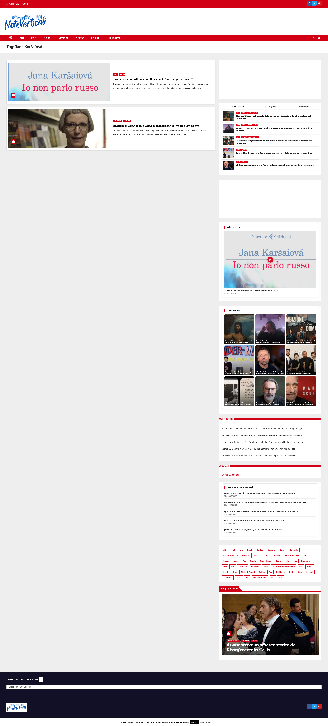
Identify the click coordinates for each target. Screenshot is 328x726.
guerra (278, 561)
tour (247, 577)
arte (241, 550)
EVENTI (250, 112)
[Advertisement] (98, 17)
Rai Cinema (280, 572)
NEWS (256, 112)
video (281, 577)
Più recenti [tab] (238, 107)
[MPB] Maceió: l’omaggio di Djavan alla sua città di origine (253, 529)
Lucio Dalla (243, 566)
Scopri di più (205, 722)
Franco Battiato (265, 561)
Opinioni (96, 38)
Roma (300, 572)
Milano (266, 566)
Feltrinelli (277, 555)
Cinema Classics (271, 641)
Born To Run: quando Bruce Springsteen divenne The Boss (254, 520)
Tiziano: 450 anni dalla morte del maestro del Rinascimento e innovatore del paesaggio (273, 117)
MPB (301, 566)
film (244, 561)
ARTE (238, 112)
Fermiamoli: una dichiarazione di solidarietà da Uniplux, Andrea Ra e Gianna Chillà (265, 502)
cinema (282, 550)
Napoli (225, 572)
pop (270, 572)
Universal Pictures (260, 577)
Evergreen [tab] (270, 107)
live (232, 566)
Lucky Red (255, 566)
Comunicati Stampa (230, 555)
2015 (233, 550)
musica (309, 566)
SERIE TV (255, 137)
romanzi (309, 572)
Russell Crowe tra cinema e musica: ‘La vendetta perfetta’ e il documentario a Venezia (274, 129)
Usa (272, 577)
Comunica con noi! (230, 475)
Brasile (250, 550)
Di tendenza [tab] (302, 107)
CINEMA (244, 112)
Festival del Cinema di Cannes (296, 555)
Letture (64, 38)
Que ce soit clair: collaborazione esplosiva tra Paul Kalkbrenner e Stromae (261, 511)
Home (21, 38)
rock (291, 572)
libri (225, 566)
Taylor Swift (227, 577)
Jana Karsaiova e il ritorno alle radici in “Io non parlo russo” (153, 79)
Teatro (122, 74)
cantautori (271, 550)
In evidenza (118, 121)
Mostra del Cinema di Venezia (284, 566)
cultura (266, 555)
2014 (225, 550)
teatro (238, 577)
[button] (314, 38)
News (33, 38)
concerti (245, 555)
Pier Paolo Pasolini (248, 572)
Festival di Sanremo (230, 561)
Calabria (260, 550)
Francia (253, 561)
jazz (295, 561)
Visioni (48, 38)
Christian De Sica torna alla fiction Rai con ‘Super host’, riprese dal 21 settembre (275, 165)
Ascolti (80, 38)
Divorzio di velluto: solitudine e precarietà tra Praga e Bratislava (156, 126)
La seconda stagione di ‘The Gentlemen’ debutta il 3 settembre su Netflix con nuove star (274, 141)
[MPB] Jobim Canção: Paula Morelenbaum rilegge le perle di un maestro (260, 493)
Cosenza (256, 555)
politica (262, 572)
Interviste (114, 38)
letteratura (305, 561)
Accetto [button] (194, 722)
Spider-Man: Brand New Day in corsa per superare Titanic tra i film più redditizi (274, 153)
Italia (287, 561)
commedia (294, 550)
